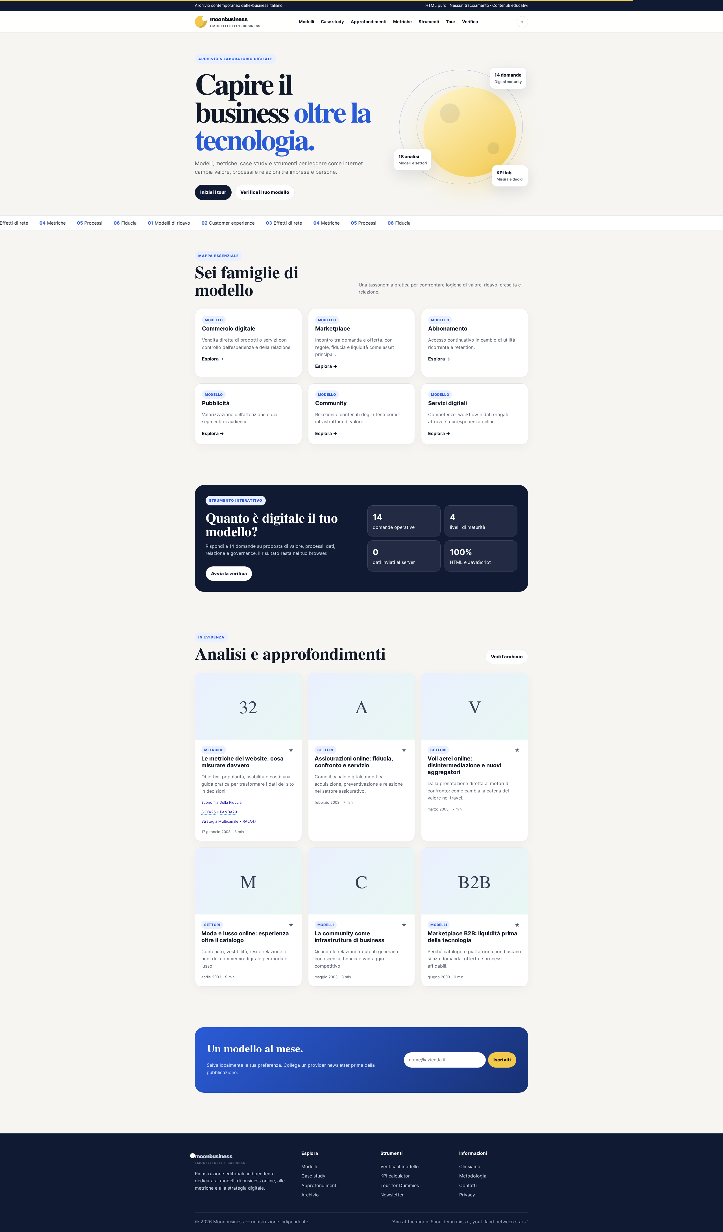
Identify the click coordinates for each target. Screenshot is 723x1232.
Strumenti (429, 21)
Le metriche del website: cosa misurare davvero (242, 762)
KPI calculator (395, 1176)
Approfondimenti (368, 21)
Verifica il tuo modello (264, 192)
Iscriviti (502, 1059)
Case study (332, 21)
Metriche (402, 21)
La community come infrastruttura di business (349, 937)
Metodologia (472, 1176)
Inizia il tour (213, 192)
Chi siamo (469, 1166)
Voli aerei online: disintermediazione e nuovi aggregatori (464, 765)
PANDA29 (228, 812)
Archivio (310, 1195)
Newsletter (392, 1195)
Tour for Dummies (399, 1185)
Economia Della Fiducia (221, 802)
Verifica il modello (399, 1166)
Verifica (470, 21)
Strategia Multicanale (219, 821)
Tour (450, 21)
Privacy (467, 1195)
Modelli (306, 21)
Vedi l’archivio (507, 656)
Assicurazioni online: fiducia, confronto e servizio (354, 762)
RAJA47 (249, 821)
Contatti (468, 1185)
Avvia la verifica (229, 573)
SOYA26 (208, 812)
